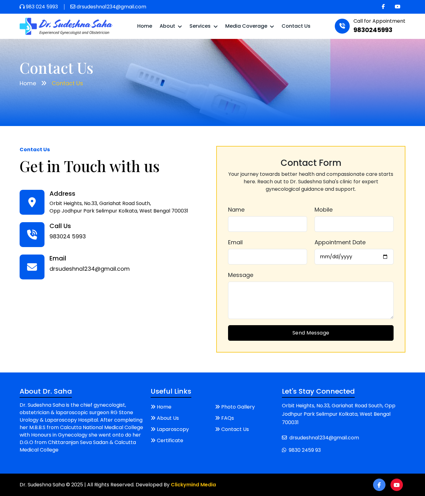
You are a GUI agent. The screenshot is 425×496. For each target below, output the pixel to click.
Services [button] (200, 26)
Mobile (324, 209)
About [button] (168, 26)
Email (235, 242)
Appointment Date (340, 242)
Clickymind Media (193, 484)
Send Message (310, 332)
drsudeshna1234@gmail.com (111, 6)
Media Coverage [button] (247, 26)
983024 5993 (67, 236)
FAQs (227, 418)
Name (236, 209)
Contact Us (296, 26)
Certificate (170, 440)
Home (144, 26)
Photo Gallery (238, 406)
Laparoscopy (173, 429)
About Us (168, 418)
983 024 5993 (42, 6)
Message (240, 275)
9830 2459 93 (305, 450)
